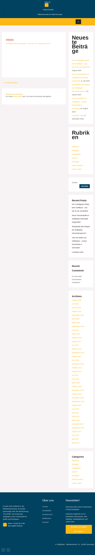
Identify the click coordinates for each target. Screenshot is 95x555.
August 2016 (76, 356)
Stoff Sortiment (77, 165)
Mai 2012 (75, 439)
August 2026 (76, 300)
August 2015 (76, 371)
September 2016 (78, 353)
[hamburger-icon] (78, 21)
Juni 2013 (75, 409)
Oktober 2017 (77, 338)
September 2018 (78, 326)
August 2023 (76, 311)
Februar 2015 (77, 386)
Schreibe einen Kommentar (16, 43)
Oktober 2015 (77, 368)
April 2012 (75, 443)
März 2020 (76, 323)
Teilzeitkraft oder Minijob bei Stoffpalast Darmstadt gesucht (81, 88)
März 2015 (76, 383)
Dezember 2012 (78, 424)
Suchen (75, 182)
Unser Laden (76, 169)
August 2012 (76, 431)
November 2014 (78, 390)
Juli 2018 (75, 330)
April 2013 (75, 416)
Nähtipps (75, 150)
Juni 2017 (75, 345)
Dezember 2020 (78, 315)
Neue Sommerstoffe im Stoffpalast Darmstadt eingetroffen (80, 77)
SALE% (75, 158)
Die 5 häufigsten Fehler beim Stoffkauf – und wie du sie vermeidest (80, 64)
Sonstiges (75, 162)
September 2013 (78, 401)
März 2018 (76, 334)
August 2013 (76, 405)
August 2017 (76, 341)
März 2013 (76, 420)
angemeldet (17, 96)
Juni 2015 (75, 379)
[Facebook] (46, 5)
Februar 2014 (77, 394)
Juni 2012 (75, 435)
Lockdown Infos (77, 115)
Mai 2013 (75, 413)
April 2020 (75, 319)
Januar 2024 (76, 308)
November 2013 (78, 398)
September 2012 (78, 428)
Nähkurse (75, 147)
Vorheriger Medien (10, 83)
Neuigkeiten (76, 154)
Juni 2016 (75, 360)
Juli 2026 (75, 304)
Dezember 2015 (78, 364)
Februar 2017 (77, 349)
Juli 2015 (75, 375)
